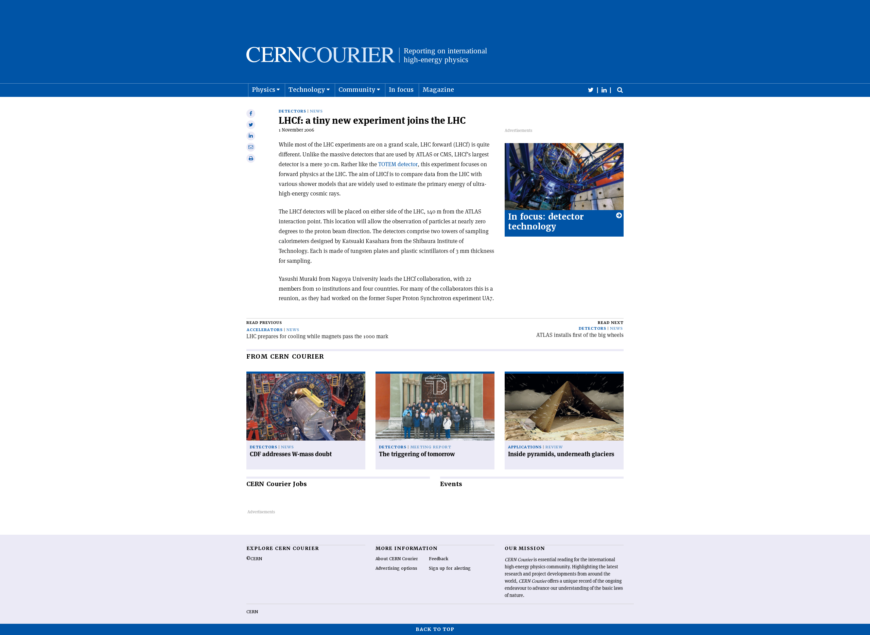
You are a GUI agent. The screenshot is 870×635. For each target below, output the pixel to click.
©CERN (254, 559)
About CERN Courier (397, 559)
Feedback (438, 559)
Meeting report (430, 447)
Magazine (438, 89)
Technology (307, 89)
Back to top (435, 629)
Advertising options (396, 568)
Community (357, 89)
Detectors (292, 111)
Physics (263, 89)
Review (554, 447)
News (316, 111)
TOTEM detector (398, 164)
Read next (611, 322)
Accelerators (265, 329)
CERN (252, 612)
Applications (525, 447)
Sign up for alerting (450, 568)
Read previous (264, 322)
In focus (401, 89)
